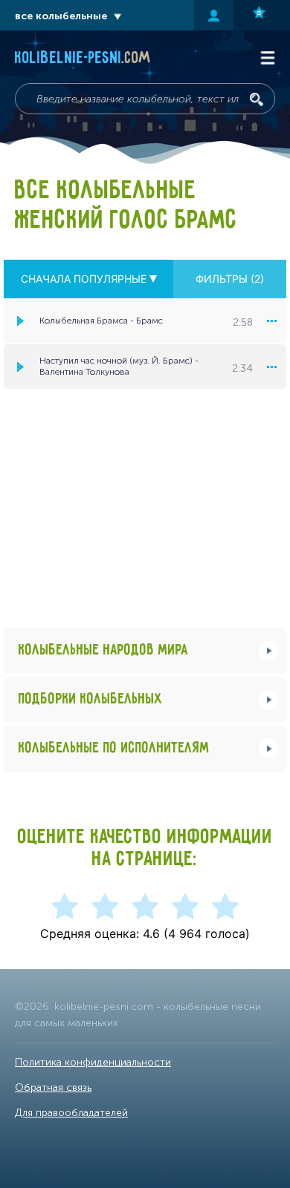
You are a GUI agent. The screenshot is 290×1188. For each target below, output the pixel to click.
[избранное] (261, 15)
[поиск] (256, 99)
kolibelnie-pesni (83, 59)
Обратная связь (53, 1087)
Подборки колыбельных (91, 699)
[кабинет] (213, 15)
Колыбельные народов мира (103, 650)
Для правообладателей (71, 1112)
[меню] (271, 320)
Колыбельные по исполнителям (114, 748)
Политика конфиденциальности (93, 1062)
